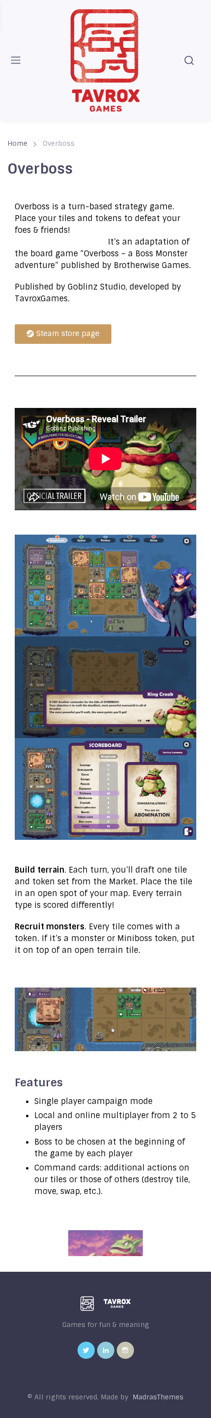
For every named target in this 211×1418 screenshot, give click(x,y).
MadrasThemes (158, 1397)
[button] (63, 334)
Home (17, 143)
